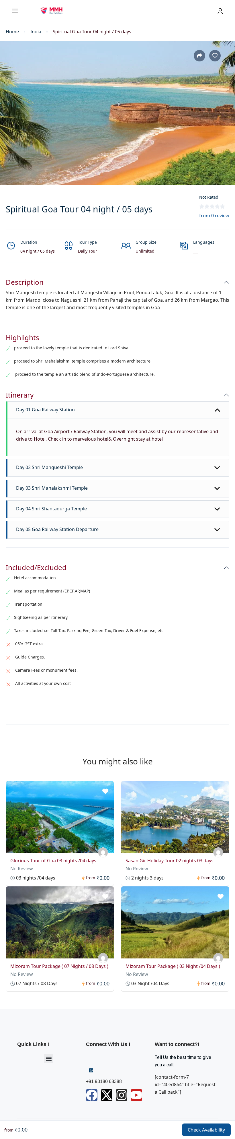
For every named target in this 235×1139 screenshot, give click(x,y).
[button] (48, 1058)
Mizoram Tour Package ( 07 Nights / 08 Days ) (59, 966)
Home (12, 32)
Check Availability (206, 1130)
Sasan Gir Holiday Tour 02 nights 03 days (170, 860)
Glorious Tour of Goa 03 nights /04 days (53, 860)
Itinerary (20, 395)
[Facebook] (91, 1095)
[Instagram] (121, 1095)
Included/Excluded (36, 567)
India (35, 32)
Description (25, 282)
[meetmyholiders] (103, 852)
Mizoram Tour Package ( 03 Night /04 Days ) (173, 966)
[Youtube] (136, 1095)
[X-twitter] (106, 1095)
